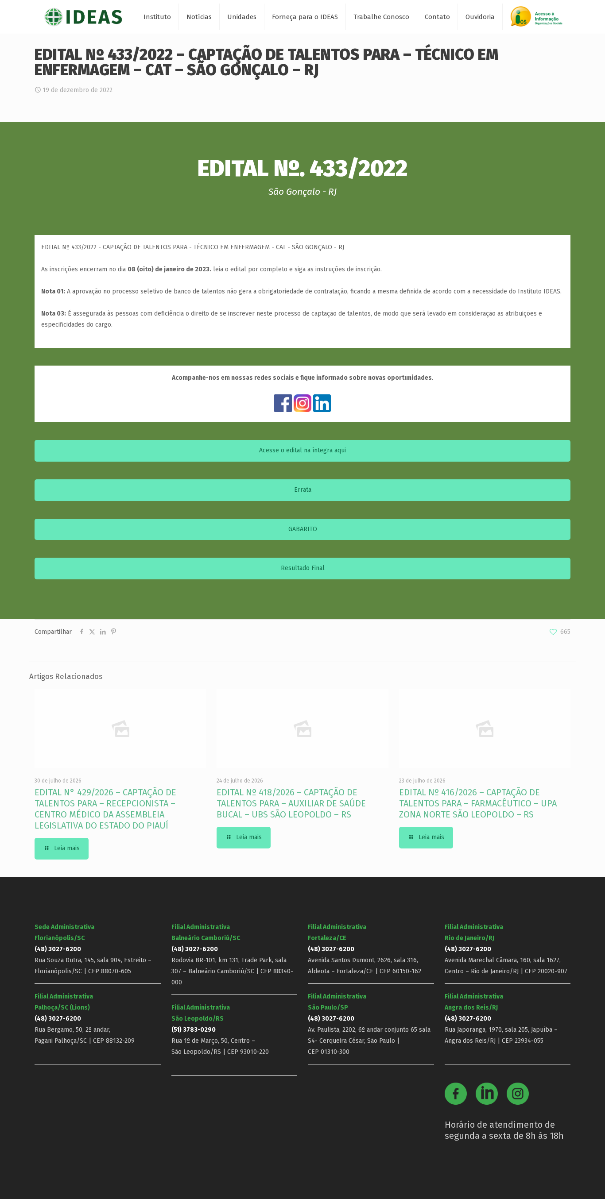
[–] (540, 19)
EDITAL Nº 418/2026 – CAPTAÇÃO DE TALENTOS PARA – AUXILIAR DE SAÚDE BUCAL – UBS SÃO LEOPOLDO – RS (291, 803)
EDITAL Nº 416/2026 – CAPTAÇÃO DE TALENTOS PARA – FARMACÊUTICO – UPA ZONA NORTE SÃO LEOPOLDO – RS (478, 803)
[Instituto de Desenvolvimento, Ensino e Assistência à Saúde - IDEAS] (83, 16)
